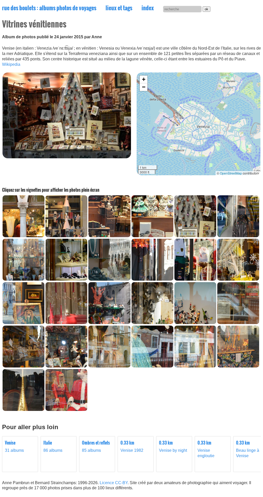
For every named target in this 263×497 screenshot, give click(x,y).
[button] (143, 79)
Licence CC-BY (114, 483)
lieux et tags (119, 8)
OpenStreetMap (231, 173)
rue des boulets (49, 8)
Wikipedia (11, 64)
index (148, 8)
